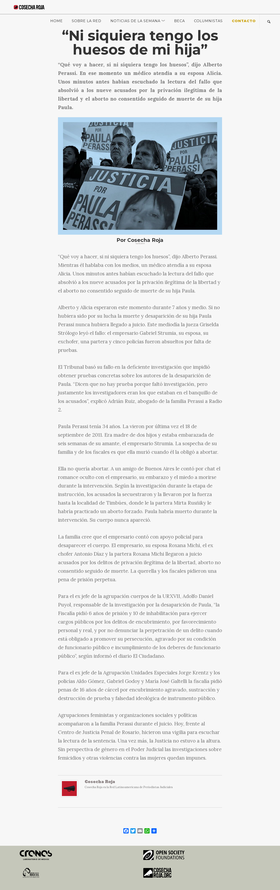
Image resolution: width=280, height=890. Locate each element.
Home (56, 21)
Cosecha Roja (100, 781)
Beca (179, 21)
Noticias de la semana (135, 21)
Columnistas (208, 21)
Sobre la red (86, 21)
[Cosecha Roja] (69, 791)
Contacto (244, 21)
